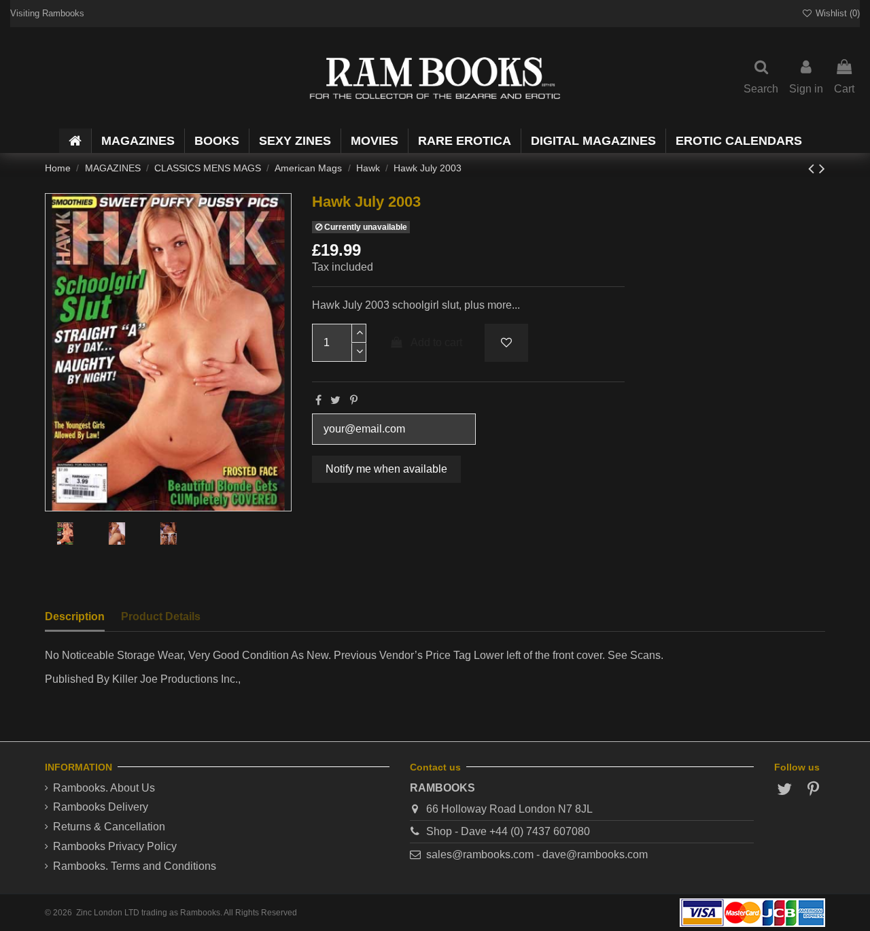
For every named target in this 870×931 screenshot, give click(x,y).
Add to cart (436, 342)
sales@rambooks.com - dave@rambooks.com (537, 854)
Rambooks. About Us (104, 788)
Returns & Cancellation (109, 826)
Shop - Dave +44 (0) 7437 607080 (508, 831)
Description (75, 616)
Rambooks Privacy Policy (115, 846)
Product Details (161, 616)
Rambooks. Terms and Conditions (134, 866)
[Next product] (822, 168)
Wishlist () (836, 13)
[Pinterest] (354, 400)
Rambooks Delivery (100, 807)
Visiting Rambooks (47, 13)
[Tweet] (335, 400)
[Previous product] (813, 168)
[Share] (318, 400)
